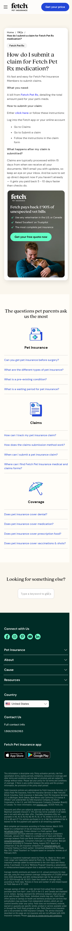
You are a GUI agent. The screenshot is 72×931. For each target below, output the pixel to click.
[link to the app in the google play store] (38, 755)
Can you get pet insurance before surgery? (31, 360)
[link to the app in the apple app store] (14, 755)
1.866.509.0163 (13, 731)
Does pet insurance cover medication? (28, 524)
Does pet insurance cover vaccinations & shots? (35, 543)
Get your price (55, 7)
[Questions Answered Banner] (36, 233)
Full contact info (14, 724)
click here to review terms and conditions (44, 915)
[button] (5, 6)
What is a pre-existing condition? (25, 379)
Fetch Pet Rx (29, 95)
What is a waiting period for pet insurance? (31, 389)
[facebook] (7, 636)
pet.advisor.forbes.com (13, 831)
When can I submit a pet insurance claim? (31, 454)
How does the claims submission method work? (34, 445)
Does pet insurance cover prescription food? (32, 534)
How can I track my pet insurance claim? (30, 435)
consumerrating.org (52, 846)
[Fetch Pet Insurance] (19, 7)
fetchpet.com (42, 805)
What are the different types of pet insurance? (33, 370)
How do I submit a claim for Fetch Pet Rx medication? (30, 37)
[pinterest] (22, 636)
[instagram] (14, 636)
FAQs (20, 32)
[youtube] (30, 636)
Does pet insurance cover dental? (25, 514)
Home (10, 32)
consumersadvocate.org (14, 841)
